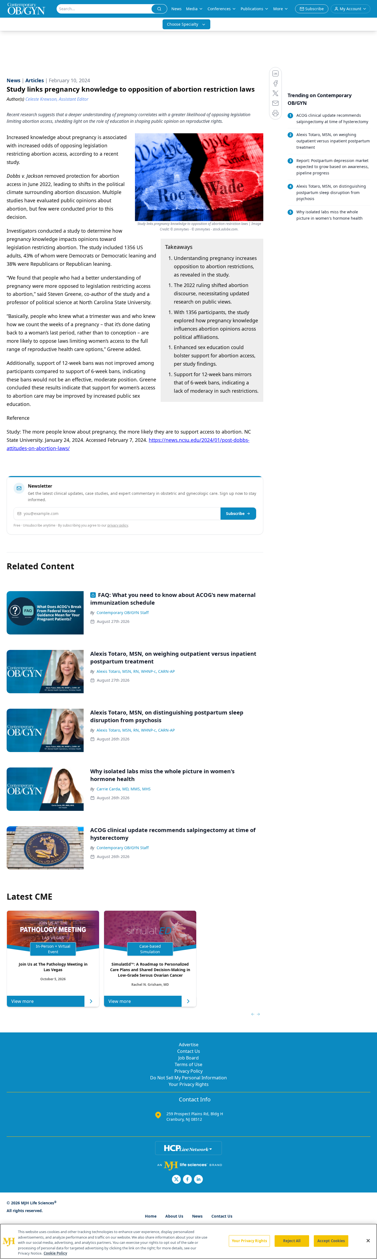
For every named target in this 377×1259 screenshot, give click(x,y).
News (176, 8)
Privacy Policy (188, 1071)
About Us (174, 1216)
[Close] (368, 1241)
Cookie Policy (55, 1253)
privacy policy (117, 525)
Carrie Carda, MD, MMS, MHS (124, 788)
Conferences (219, 8)
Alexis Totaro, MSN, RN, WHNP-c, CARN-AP (136, 671)
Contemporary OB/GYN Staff (123, 612)
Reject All (292, 1240)
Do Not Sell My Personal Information (188, 1078)
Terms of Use (188, 1064)
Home (150, 1216)
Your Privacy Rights (189, 1084)
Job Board (188, 1058)
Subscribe (235, 513)
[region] (188, 1241)
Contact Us (188, 1051)
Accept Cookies (331, 1240)
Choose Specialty (182, 24)
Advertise (188, 1045)
